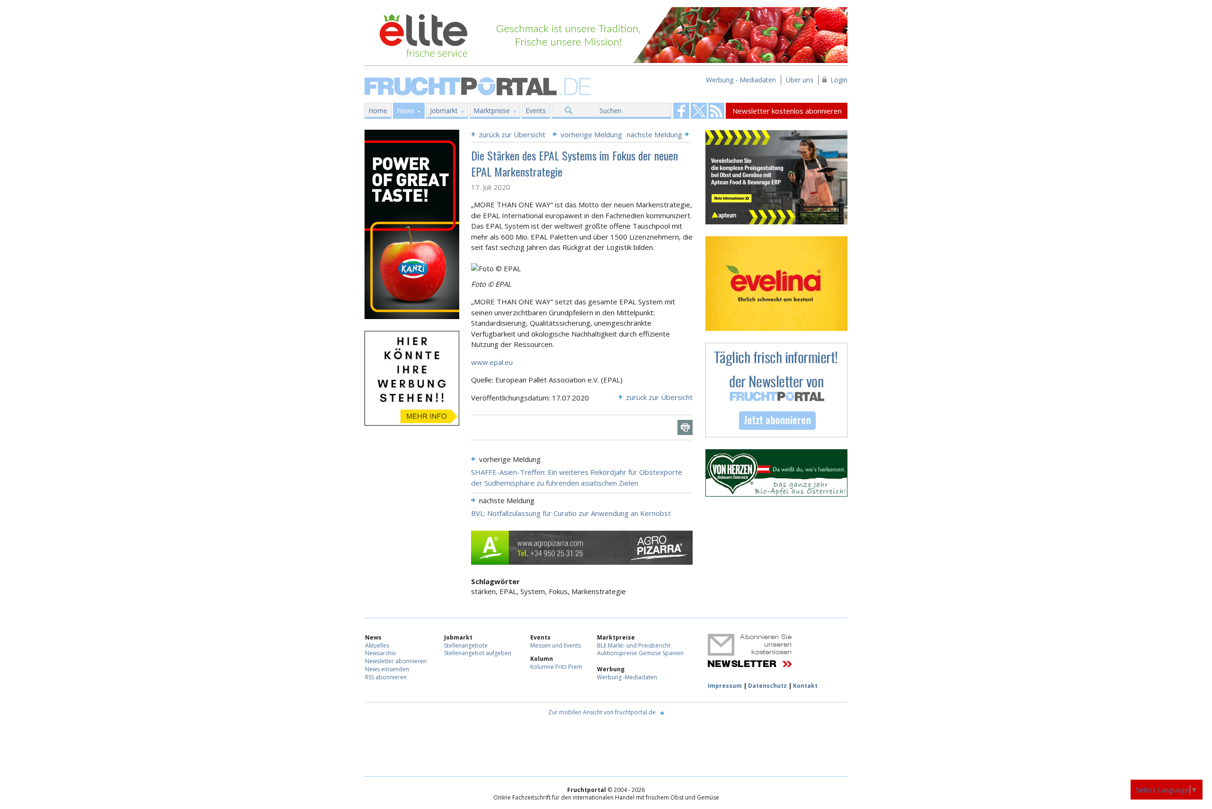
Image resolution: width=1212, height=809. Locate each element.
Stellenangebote (466, 645)
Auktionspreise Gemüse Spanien (640, 653)
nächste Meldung (654, 134)
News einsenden (387, 669)
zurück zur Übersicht (512, 134)
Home (377, 110)
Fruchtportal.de (479, 85)
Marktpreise (491, 110)
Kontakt (805, 686)
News (405, 110)
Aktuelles (377, 645)
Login (838, 79)
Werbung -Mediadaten (627, 677)
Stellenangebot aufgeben (477, 653)
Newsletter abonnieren (396, 661)
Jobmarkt (444, 110)
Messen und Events (555, 645)
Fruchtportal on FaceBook (681, 111)
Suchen (610, 110)
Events (536, 110)
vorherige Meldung (591, 134)
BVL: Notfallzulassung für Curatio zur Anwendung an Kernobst (571, 513)
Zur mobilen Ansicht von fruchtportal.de (602, 712)
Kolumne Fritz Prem (556, 667)
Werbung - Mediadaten (741, 79)
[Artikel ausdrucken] (685, 427)
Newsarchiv (380, 653)
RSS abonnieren (386, 677)
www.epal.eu (492, 362)
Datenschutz (767, 686)
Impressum (725, 686)
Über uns (799, 79)
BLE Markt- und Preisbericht (633, 645)
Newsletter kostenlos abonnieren (787, 111)
